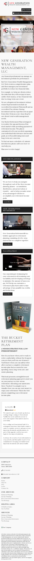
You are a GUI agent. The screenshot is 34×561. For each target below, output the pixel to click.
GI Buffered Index (6, 507)
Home (3, 480)
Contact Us (4, 488)
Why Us (3, 482)
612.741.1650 (27, 10)
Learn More (7, 202)
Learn (3, 486)
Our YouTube (5, 509)
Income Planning (6, 496)
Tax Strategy (5, 500)
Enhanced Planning (7, 495)
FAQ (2, 484)
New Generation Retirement (10, 498)
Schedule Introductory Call (22, 13)
